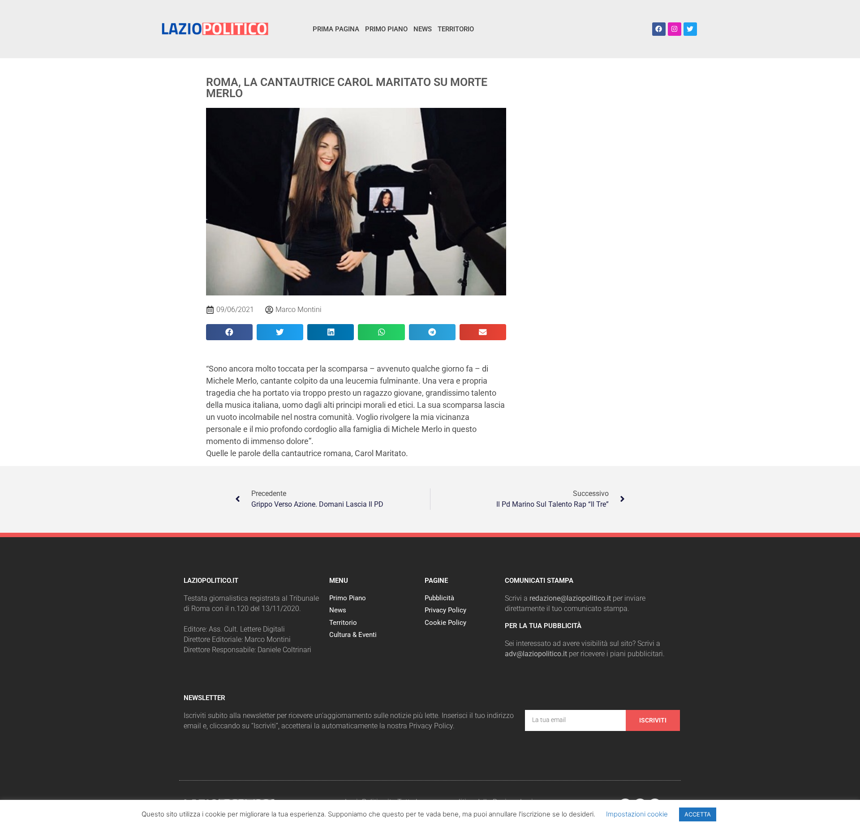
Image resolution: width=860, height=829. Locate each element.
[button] (229, 332)
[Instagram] (674, 29)
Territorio (456, 29)
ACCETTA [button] (697, 814)
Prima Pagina (336, 29)
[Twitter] (690, 29)
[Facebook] (659, 29)
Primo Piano (386, 29)
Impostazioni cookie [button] (637, 814)
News (422, 29)
